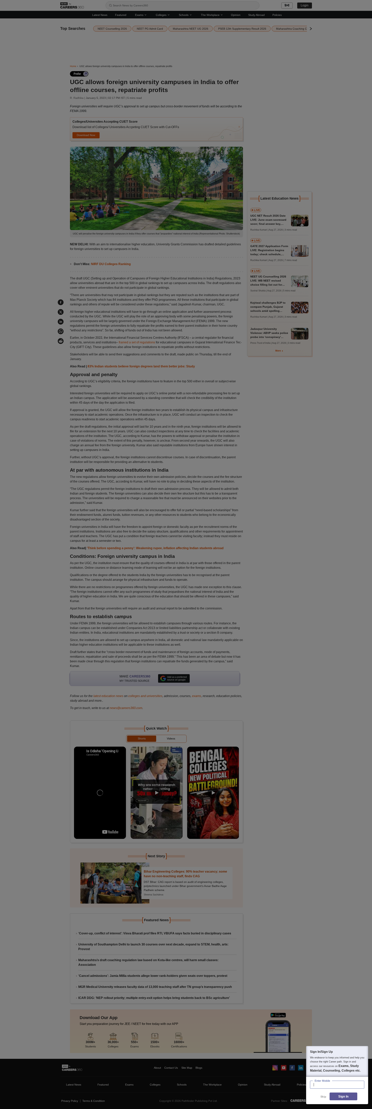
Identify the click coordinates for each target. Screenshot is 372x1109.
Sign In (343, 1096)
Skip (323, 1096)
